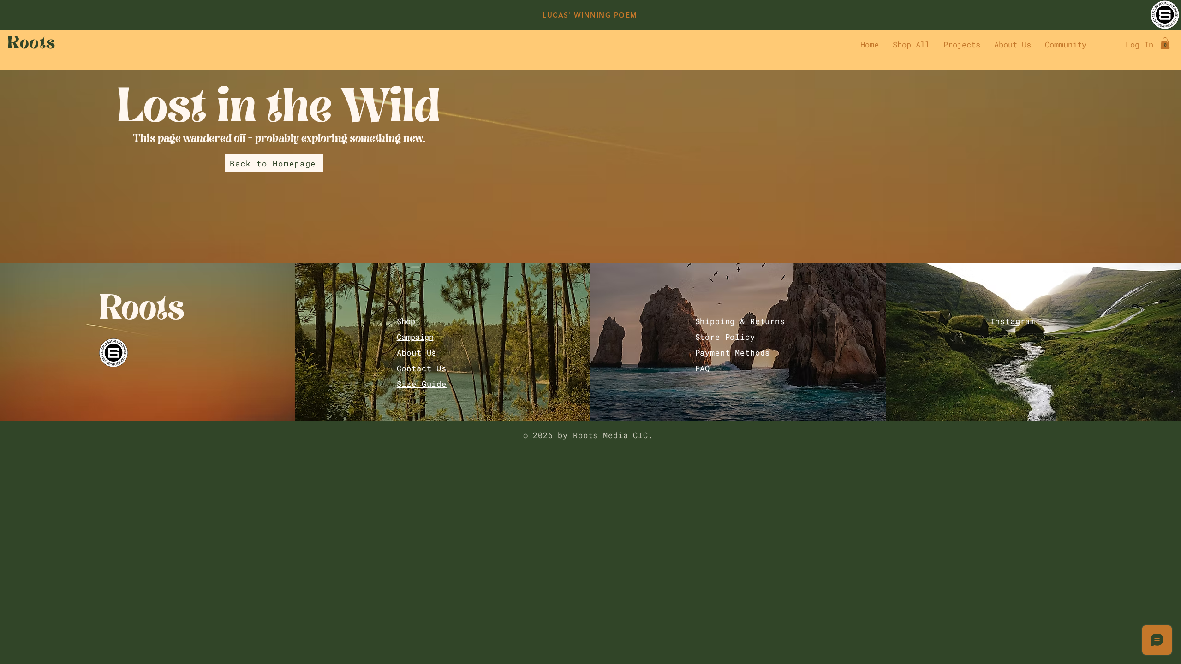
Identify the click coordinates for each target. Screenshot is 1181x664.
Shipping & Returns (740, 321)
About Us (419, 352)
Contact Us (422, 368)
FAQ (702, 368)
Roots (142, 311)
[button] (1165, 43)
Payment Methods (732, 352)
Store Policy (725, 337)
